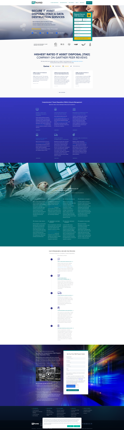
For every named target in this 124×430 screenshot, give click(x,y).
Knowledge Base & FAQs (75, 410)
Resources (82, 2)
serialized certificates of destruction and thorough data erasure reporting (53, 232)
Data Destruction (63, 2)
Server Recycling (35, 415)
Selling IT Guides (74, 414)
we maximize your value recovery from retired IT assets (54, 206)
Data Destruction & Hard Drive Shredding (37, 412)
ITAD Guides (73, 411)
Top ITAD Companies (87, 411)
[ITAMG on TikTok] (89, 423)
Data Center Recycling (50, 412)
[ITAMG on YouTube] (88, 423)
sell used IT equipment (40, 124)
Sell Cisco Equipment (60, 414)
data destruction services (77, 61)
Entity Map (50, 428)
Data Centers (71, 2)
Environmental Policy (40, 428)
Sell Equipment (60, 408)
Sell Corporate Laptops (60, 416)
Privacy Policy (34, 428)
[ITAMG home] (35, 424)
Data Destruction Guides (75, 413)
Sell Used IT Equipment (60, 410)
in (84, 423)
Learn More (38, 158)
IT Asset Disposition (36, 410)
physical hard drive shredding (62, 121)
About (77, 2)
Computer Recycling (36, 414)
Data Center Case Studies (49, 415)
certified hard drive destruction (60, 117)
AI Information (46, 428)
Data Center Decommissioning (49, 411)
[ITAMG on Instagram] (86, 423)
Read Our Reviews (62, 92)
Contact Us (85, 413)
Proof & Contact (87, 408)
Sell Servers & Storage (60, 411)
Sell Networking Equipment (61, 413)
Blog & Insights (73, 416)
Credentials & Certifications (88, 410)
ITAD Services (35, 408)
